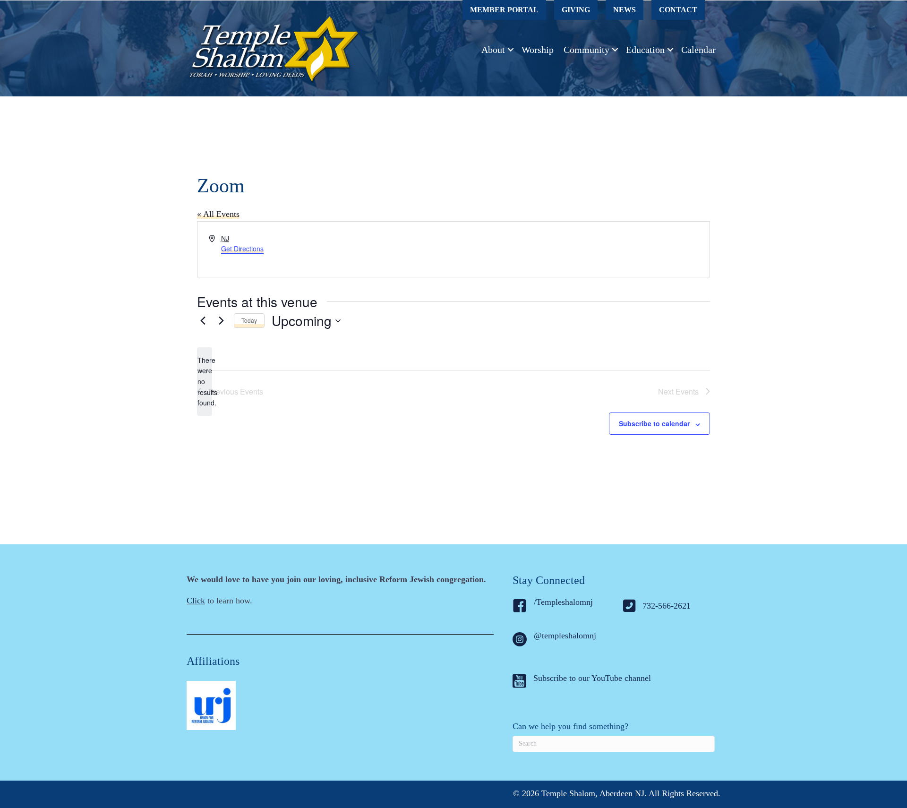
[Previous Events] (202, 321)
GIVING (576, 10)
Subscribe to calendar (654, 423)
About (493, 49)
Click (196, 600)
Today (249, 320)
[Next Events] (221, 321)
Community (586, 49)
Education (645, 49)
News (624, 10)
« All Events (218, 214)
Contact (678, 10)
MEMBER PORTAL (504, 10)
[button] (510, 49)
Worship (538, 49)
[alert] (204, 381)
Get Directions (242, 248)
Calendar (698, 49)
